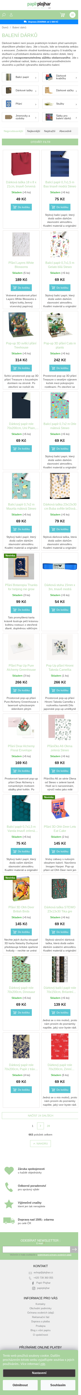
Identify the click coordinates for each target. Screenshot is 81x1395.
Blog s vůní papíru (40, 1330)
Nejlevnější (33, 131)
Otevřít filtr (40, 141)
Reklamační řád (40, 1317)
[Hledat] (4, 15)
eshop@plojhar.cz (43, 1272)
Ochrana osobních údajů (40, 1312)
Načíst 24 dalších (40, 1115)
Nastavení (39, 1373)
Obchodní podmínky (41, 1308)
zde (42, 1364)
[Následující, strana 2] (40, 1126)
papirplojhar (43, 1288)
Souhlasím (58, 1385)
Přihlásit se (74, 1249)
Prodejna (40, 1326)
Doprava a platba (40, 1321)
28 (48, 1125)
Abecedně (65, 131)
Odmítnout (20, 1385)
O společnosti (40, 1335)
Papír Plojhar (43, 1283)
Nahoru (42, 1143)
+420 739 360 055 (43, 1278)
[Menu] (72, 15)
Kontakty (40, 1304)
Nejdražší (49, 131)
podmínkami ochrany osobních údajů (54, 1255)
